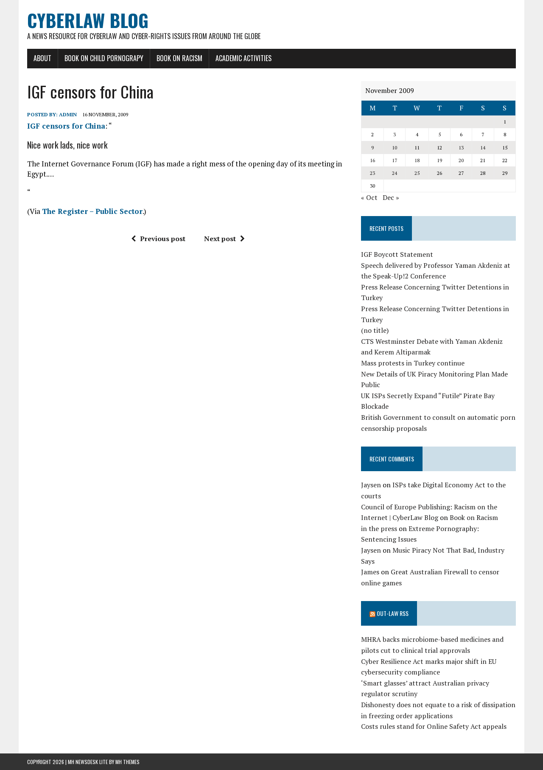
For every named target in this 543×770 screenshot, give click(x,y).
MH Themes (127, 761)
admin (68, 114)
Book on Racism (179, 58)
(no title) (375, 330)
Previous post (162, 238)
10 (394, 147)
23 (372, 173)
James (370, 571)
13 (461, 147)
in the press (379, 528)
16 (372, 160)
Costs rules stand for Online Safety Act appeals (434, 726)
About (42, 58)
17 (394, 160)
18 (417, 160)
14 (482, 147)
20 (461, 160)
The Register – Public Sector (92, 211)
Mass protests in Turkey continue (413, 363)
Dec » (391, 197)
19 (439, 160)
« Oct (369, 197)
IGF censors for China (66, 126)
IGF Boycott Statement (397, 254)
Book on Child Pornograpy (103, 58)
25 (417, 173)
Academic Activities (244, 58)
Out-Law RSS (393, 613)
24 (394, 173)
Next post (220, 238)
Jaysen (371, 484)
